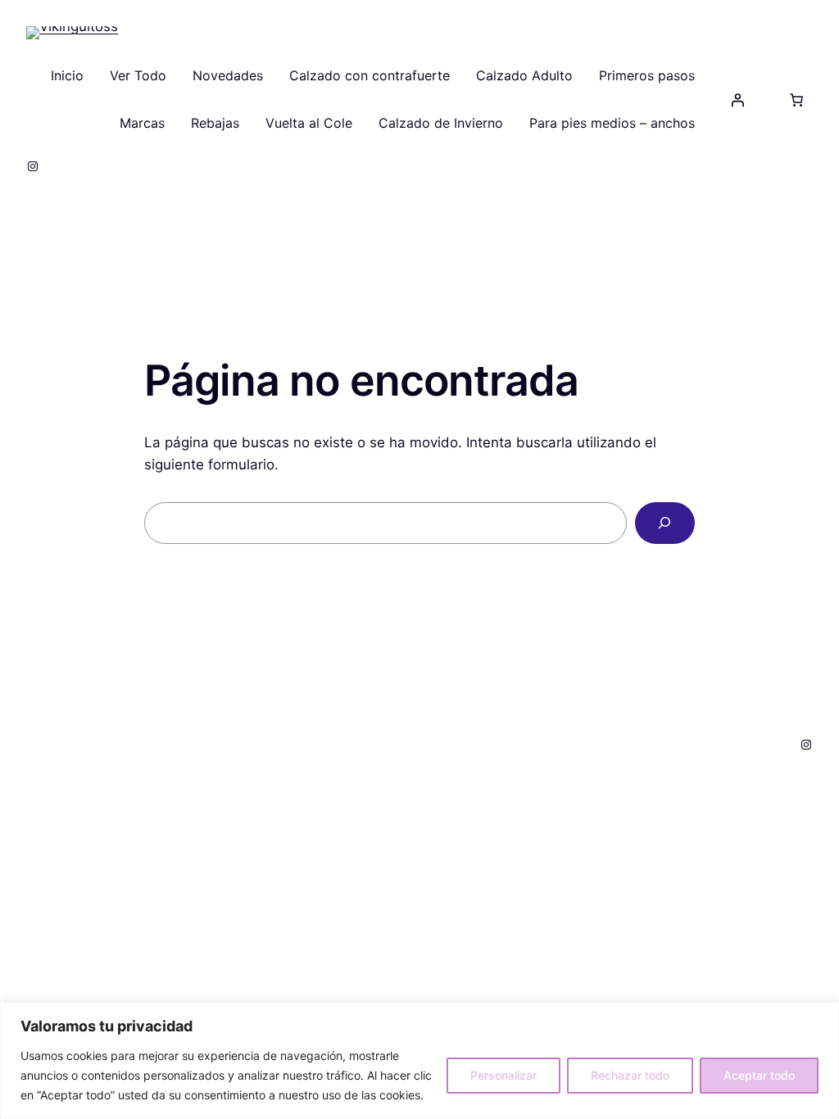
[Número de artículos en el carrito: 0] (796, 100)
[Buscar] (665, 523)
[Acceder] (737, 100)
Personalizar (503, 1075)
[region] (419, 1060)
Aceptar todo (759, 1075)
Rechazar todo (630, 1075)
